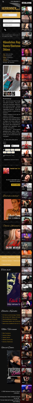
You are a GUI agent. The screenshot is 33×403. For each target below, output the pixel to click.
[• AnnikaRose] (27, 55)
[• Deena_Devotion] (27, 81)
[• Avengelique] (27, 131)
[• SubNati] (27, 123)
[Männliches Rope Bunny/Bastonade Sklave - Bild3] (13, 93)
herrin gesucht (18, 149)
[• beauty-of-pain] (27, 366)
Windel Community (8, 339)
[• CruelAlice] (27, 400)
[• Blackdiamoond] (27, 182)
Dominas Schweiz (7, 260)
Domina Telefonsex (8, 341)
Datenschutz (11, 257)
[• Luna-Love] (27, 232)
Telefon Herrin (6, 337)
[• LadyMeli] (27, 375)
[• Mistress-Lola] (27, 207)
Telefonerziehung (18, 260)
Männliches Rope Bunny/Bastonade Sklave (12, 45)
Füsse (12, 149)
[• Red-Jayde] (27, 156)
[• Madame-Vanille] (27, 97)
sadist (4, 152)
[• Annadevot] (27, 39)
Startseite (4, 257)
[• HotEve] (27, 139)
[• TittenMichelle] (27, 257)
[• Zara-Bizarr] (27, 392)
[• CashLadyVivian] (27, 173)
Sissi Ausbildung (7, 319)
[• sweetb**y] (27, 165)
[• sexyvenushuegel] (27, 299)
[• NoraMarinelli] (27, 341)
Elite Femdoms (7, 333)
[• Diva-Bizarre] (27, 47)
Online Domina (6, 264)
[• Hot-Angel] (27, 22)
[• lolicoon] (27, 324)
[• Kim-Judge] (27, 333)
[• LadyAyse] (27, 30)
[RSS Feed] (3, 1)
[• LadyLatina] (27, 224)
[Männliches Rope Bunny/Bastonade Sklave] (13, 78)
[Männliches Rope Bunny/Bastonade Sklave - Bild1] (5, 93)
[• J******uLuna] (27, 282)
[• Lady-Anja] (27, 13)
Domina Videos (7, 335)
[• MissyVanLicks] (27, 148)
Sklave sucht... (16, 34)
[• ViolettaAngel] (27, 198)
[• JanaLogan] (27, 383)
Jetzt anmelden (16, 184)
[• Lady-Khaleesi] (27, 274)
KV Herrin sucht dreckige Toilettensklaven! (14, 315)
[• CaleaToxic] (27, 72)
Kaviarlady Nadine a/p (8, 321)
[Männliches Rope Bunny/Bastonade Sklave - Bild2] (9, 93)
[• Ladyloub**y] (27, 114)
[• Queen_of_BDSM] (27, 308)
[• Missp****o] (27, 240)
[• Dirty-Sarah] (27, 350)
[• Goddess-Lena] (27, 266)
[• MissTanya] (27, 64)
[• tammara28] (27, 190)
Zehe (13, 152)
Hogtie (8, 152)
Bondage (8, 149)
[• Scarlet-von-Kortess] (27, 358)
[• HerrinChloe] (27, 316)
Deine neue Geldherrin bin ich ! (11, 323)
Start (3, 34)
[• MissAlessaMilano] (27, 215)
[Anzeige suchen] (5, 29)
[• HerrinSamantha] (27, 106)
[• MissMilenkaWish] (27, 291)
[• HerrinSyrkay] (27, 89)
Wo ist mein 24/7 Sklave (9, 317)
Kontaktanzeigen (8, 34)
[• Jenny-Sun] (27, 249)
